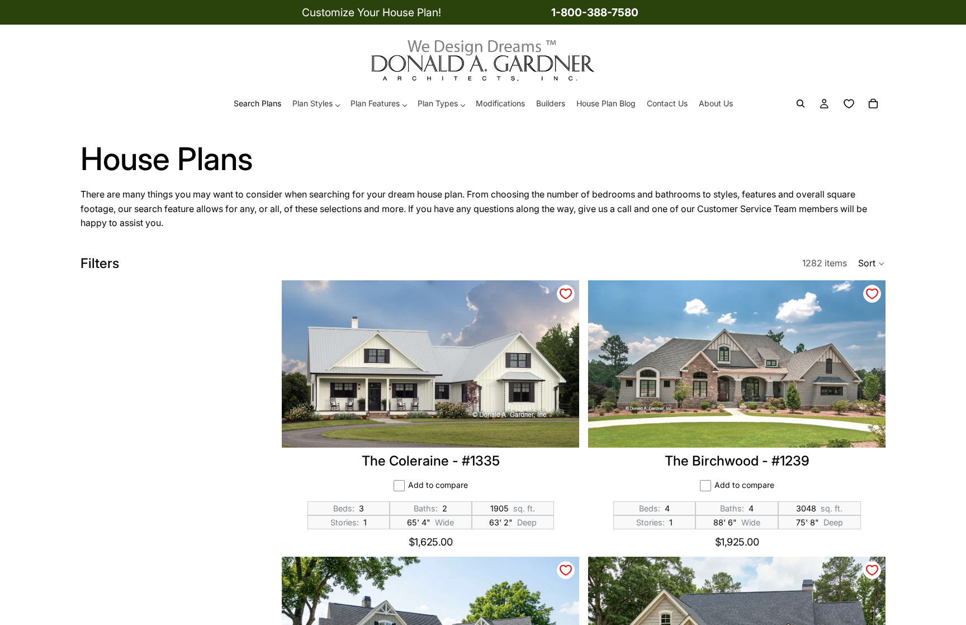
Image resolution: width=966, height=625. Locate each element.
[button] (872, 263)
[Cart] (873, 104)
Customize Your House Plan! (371, 12)
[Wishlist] (848, 104)
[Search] (800, 104)
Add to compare (438, 485)
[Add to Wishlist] (565, 293)
